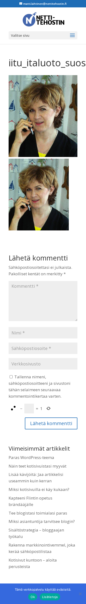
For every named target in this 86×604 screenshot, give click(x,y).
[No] (80, 593)
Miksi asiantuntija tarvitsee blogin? (42, 521)
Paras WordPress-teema (31, 457)
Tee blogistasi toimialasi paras (38, 513)
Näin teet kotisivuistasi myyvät (37, 466)
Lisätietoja (50, 597)
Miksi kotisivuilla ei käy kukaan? (39, 489)
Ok (33, 597)
